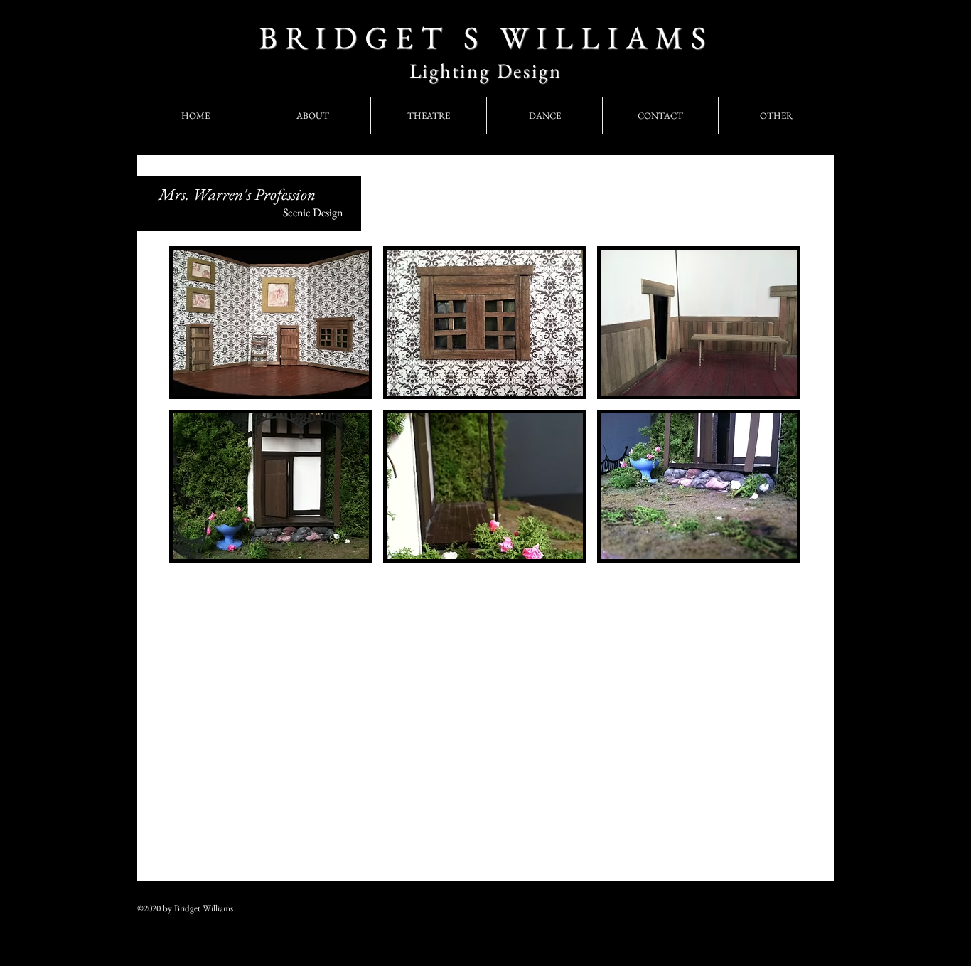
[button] (270, 322)
